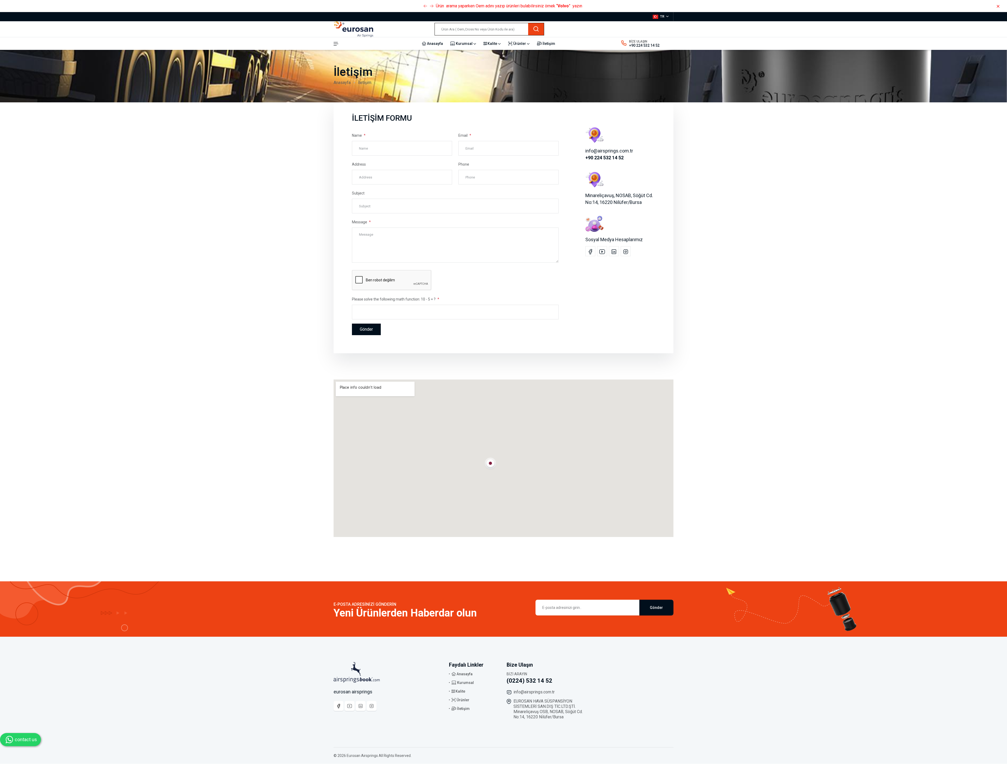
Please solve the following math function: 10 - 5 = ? (394, 299)
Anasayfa (434, 43)
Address (359, 164)
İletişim (548, 43)
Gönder (366, 329)
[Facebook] (339, 706)
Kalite (492, 43)
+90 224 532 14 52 (644, 45)
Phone (463, 164)
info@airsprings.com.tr (534, 691)
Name (357, 135)
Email (463, 135)
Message (360, 222)
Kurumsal (464, 43)
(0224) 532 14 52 (529, 680)
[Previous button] (432, 6)
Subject (358, 193)
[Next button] (425, 6)
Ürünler (519, 43)
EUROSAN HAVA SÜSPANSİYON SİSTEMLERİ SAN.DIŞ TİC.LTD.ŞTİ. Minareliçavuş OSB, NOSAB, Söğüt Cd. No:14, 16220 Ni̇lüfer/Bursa (548, 709)
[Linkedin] (361, 706)
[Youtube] (350, 706)
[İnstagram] (372, 706)
